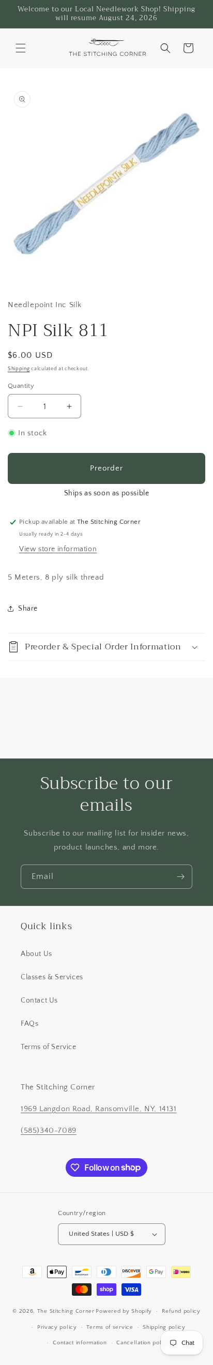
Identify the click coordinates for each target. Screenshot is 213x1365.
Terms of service (109, 1327)
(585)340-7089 (49, 1130)
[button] (20, 48)
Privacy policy (57, 1327)
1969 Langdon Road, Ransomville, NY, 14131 (99, 1108)
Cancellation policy (143, 1343)
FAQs (29, 1024)
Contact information (79, 1343)
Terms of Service (49, 1047)
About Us (36, 954)
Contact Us (39, 1000)
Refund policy (181, 1311)
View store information (58, 549)
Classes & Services (52, 977)
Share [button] (28, 608)
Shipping (19, 369)
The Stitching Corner (66, 1311)
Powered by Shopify (124, 1311)
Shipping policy (164, 1327)
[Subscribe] (180, 877)
